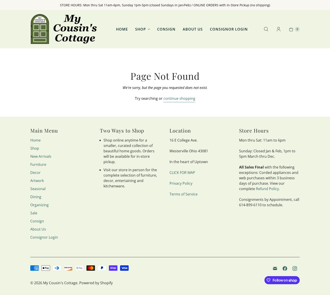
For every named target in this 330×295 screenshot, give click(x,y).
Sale (33, 213)
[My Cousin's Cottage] (64, 29)
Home (122, 29)
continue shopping (179, 98)
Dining (35, 196)
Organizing (39, 204)
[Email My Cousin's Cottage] (275, 268)
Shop (140, 29)
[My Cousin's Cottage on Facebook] (285, 268)
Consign (166, 29)
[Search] (266, 29)
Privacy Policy (180, 183)
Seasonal (38, 188)
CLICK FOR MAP (182, 172)
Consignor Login (229, 29)
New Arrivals (40, 156)
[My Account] (278, 29)
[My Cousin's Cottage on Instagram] (295, 268)
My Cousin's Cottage (60, 282)
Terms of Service (183, 194)
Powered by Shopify (96, 282)
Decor (35, 172)
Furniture (38, 164)
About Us (193, 29)
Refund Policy (267, 188)
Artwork (37, 180)
